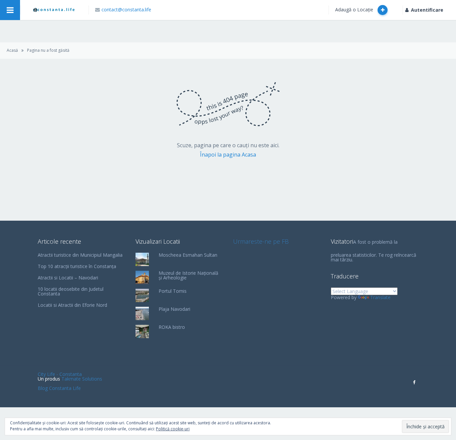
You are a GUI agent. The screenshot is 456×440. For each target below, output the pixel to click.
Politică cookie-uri (173, 429)
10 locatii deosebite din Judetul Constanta (70, 291)
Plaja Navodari (174, 309)
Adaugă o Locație (355, 9)
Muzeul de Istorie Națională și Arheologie (188, 275)
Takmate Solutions (81, 379)
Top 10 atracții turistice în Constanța (77, 266)
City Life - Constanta (60, 374)
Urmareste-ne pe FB (261, 241)
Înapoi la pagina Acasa (228, 154)
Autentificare (427, 10)
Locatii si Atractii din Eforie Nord (72, 305)
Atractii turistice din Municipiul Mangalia (80, 255)
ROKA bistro (172, 327)
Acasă (12, 50)
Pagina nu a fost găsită (48, 50)
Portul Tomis (173, 291)
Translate (380, 297)
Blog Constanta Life (59, 388)
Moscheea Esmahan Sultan (188, 255)
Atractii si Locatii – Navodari (68, 277)
